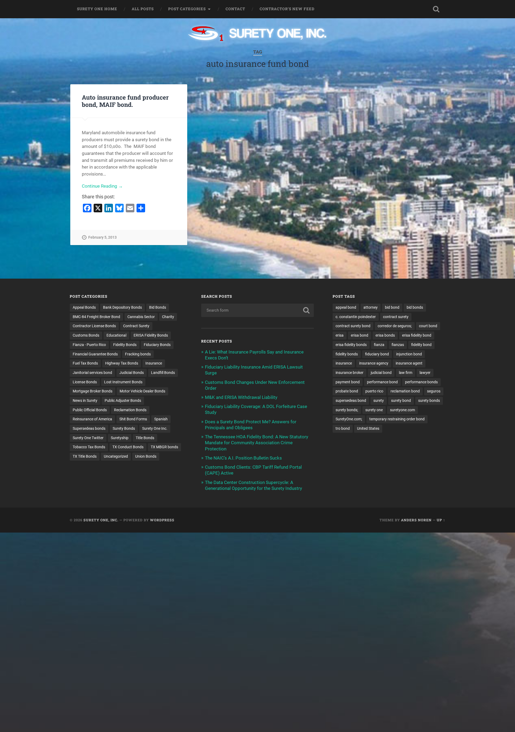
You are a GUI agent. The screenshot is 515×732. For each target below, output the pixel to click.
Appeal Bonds (84, 307)
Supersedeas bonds (89, 428)
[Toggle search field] (436, 9)
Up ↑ (441, 520)
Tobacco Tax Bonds (89, 447)
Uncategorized (116, 456)
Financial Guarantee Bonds (95, 354)
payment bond (348, 382)
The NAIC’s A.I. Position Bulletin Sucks (243, 458)
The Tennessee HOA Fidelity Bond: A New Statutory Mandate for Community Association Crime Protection (256, 442)
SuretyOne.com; (349, 419)
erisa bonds (385, 335)
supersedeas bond (351, 400)
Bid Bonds (157, 307)
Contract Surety (136, 326)
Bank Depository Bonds (122, 307)
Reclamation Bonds (130, 410)
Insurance (153, 363)
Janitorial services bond (92, 372)
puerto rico (374, 391)
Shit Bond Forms (133, 419)
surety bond (401, 400)
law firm (405, 372)
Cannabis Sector (141, 317)
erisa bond (359, 335)
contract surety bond (353, 326)
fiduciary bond (377, 354)
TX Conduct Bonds (128, 447)
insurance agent (409, 363)
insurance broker (349, 372)
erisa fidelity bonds (351, 345)
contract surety (396, 317)
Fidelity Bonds (125, 345)
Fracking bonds (138, 354)
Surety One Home (97, 8)
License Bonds (85, 382)
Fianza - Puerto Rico (89, 345)
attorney (370, 307)
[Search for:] (257, 310)
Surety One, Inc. (100, 520)
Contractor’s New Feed (287, 8)
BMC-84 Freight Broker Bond (96, 317)
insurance (344, 363)
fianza (379, 345)
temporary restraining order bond (397, 419)
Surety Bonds (124, 428)
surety (378, 400)
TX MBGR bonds (164, 447)
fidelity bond (421, 345)
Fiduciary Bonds (157, 345)
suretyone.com (402, 410)
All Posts (143, 8)
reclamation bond (405, 391)
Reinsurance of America (92, 419)
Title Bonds (145, 438)
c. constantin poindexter (356, 317)
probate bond (347, 391)
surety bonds (429, 400)
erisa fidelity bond (416, 335)
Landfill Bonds (163, 372)
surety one (374, 410)
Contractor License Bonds (94, 326)
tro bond (343, 428)
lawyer (425, 372)
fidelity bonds (347, 354)
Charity (168, 317)
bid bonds (415, 307)
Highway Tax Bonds (121, 363)
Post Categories (187, 8)
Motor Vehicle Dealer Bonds (142, 391)
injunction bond (409, 354)
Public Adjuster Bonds (123, 400)
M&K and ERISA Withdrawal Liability (241, 397)
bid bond (392, 307)
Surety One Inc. (154, 428)
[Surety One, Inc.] (258, 34)
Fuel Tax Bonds (85, 363)
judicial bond (381, 372)
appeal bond (346, 307)
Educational (116, 335)
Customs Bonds (86, 335)
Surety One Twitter (88, 438)
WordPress (162, 520)
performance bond (382, 382)
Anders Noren (416, 520)
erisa (340, 335)
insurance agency (373, 363)
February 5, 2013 (102, 237)
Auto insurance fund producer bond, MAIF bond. (125, 100)
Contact (235, 8)
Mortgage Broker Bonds (92, 391)
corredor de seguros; (395, 326)
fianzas (398, 345)
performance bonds (421, 382)
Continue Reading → (102, 186)
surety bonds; (347, 410)
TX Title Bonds (85, 456)
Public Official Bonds (90, 410)
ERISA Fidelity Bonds (151, 335)
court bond (428, 326)
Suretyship (119, 438)
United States (368, 428)
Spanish (161, 419)
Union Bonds (145, 456)
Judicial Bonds (131, 372)
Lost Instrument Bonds (123, 382)
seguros (433, 391)
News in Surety (85, 400)
